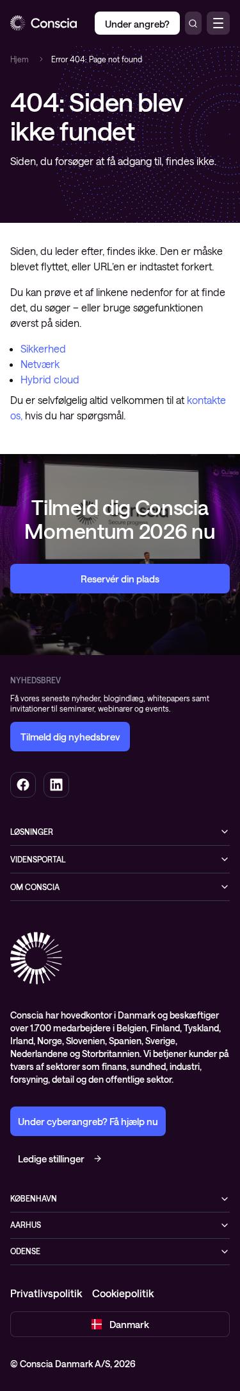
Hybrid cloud (49, 379)
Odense (25, 1251)
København (33, 1198)
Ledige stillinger (51, 1158)
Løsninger (31, 831)
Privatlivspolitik (46, 1293)
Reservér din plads (120, 578)
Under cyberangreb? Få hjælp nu (88, 1121)
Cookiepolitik (123, 1293)
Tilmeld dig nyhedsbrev (70, 736)
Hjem (19, 59)
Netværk (40, 364)
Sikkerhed (43, 348)
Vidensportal (38, 859)
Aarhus (25, 1224)
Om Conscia (35, 886)
